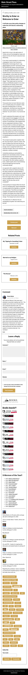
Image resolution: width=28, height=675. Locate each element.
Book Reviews (7, 590)
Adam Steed (12, 482)
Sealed (15, 118)
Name (4, 361)
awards (17, 586)
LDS (17, 619)
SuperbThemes (14, 672)
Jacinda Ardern (12, 487)
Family (11, 606)
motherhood (17, 636)
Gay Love (12, 609)
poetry (11, 639)
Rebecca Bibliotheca (14, 478)
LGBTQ (12, 622)
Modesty (5, 629)
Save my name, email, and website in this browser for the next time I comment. (13, 385)
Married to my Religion (9, 257)
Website (5, 377)
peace (5, 639)
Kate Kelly (11, 497)
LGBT (6, 622)
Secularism (6, 645)
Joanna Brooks (12, 503)
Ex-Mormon (16, 599)
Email (4, 369)
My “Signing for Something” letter (12, 241)
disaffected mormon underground (10, 596)
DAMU (22, 593)
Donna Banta (10, 296)
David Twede (12, 501)
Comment (5, 345)
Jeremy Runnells (13, 494)
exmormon (18, 602)
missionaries (17, 626)
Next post (14, 228)
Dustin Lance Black (7, 599)
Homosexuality (8, 619)
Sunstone (14, 645)
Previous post (14, 222)
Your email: (5, 652)
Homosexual (14, 616)
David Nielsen (12, 489)
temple (20, 645)
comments (6, 593)
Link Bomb (7, 626)
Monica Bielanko (13, 504)
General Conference (17, 612)
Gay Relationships (7, 612)
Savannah (11, 492)
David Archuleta (13, 484)
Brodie (5, 408)
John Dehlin (12, 496)
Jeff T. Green (12, 485)
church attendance (8, 209)
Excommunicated (8, 602)
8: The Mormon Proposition (9, 576)
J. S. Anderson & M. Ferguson (16, 499)
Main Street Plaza (8, 2)
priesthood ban (13, 642)
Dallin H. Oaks (15, 593)
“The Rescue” (7, 273)
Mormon (14, 629)
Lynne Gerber (10, 69)
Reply (4, 332)
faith (5, 606)
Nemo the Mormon (13, 480)
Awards (12, 408)
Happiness (6, 616)
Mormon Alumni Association (9, 632)
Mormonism (7, 636)
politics (17, 639)
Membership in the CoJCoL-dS (11, 213)
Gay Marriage (20, 609)
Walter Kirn (11, 506)
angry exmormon (7, 586)
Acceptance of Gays (10, 580)
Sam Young (12, 490)
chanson (5, 539)
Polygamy (6, 642)
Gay (5, 609)
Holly (4, 528)
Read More (14, 247)
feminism (18, 606)
